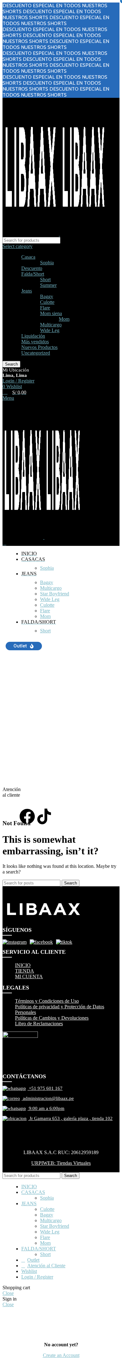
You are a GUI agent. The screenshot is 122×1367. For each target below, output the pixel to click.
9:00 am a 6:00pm (46, 1108)
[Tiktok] (44, 816)
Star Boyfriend (54, 593)
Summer (48, 285)
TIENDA (24, 971)
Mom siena (51, 313)
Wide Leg (49, 330)
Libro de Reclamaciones (39, 1023)
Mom (64, 319)
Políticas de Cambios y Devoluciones (52, 1018)
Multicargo (51, 324)
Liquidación (33, 336)
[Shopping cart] (4, 543)
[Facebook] (27, 816)
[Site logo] (31, 234)
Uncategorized (35, 353)
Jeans (26, 290)
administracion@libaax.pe (48, 1098)
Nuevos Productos (39, 347)
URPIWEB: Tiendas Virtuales (61, 1163)
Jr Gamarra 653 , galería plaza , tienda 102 (70, 1118)
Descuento (31, 268)
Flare (45, 307)
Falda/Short (32, 274)
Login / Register (37, 1277)
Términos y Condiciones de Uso (47, 1001)
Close (8, 1293)
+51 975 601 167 (45, 1088)
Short (45, 279)
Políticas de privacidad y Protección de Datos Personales (59, 1009)
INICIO (23, 965)
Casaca (28, 257)
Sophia (47, 262)
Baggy (46, 296)
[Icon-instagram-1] (10, 816)
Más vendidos (35, 341)
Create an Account (61, 1355)
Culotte (47, 302)
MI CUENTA (29, 976)
